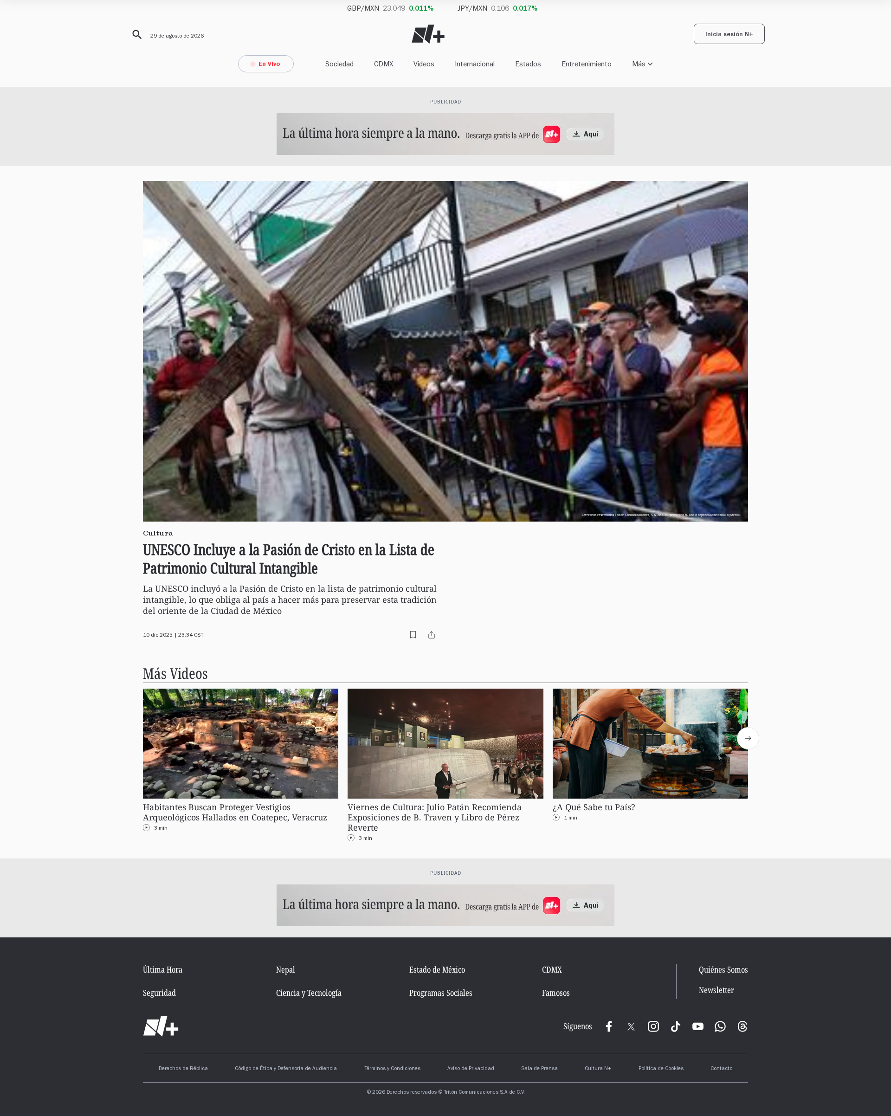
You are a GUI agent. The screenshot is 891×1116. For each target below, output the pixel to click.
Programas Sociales (440, 992)
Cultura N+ (598, 1069)
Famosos (556, 992)
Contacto (721, 1069)
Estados (528, 63)
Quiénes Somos (723, 969)
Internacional (475, 63)
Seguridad (159, 992)
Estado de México (437, 969)
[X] (631, 1026)
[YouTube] (698, 1026)
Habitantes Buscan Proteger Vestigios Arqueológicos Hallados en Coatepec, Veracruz (235, 812)
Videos (423, 63)
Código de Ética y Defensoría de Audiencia (286, 1069)
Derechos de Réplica (183, 1069)
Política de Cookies (661, 1069)
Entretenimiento (587, 63)
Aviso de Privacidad (470, 1069)
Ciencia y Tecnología (309, 992)
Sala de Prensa (539, 1069)
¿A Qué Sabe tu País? (594, 807)
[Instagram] (653, 1026)
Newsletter (716, 990)
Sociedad (339, 63)
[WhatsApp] (720, 1026)
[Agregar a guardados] (413, 635)
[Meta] (608, 1026)
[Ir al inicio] (161, 1026)
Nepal (285, 969)
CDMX (383, 63)
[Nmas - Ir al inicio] (428, 34)
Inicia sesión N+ (729, 35)
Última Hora (162, 969)
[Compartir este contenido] (431, 635)
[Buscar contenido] (135, 35)
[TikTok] (675, 1026)
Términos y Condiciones (392, 1069)
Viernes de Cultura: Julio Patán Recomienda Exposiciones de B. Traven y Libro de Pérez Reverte (435, 817)
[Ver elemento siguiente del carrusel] (748, 738)
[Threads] (742, 1026)
